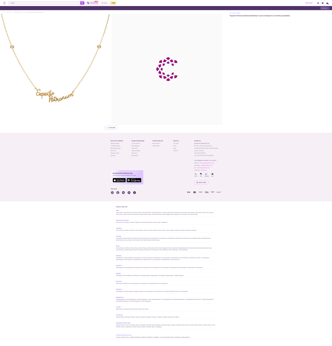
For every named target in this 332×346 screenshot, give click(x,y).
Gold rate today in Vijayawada (123, 326)
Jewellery (119, 228)
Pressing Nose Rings (153, 283)
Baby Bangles (170, 275)
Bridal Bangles (154, 275)
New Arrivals (119, 222)
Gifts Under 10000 (136, 212)
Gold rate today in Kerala (195, 325)
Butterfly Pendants (174, 291)
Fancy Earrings (128, 240)
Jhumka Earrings (163, 238)
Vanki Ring (188, 248)
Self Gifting (126, 222)
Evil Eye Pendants (148, 291)
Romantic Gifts (194, 212)
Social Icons (195, 174)
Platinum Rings (134, 248)
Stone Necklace (129, 259)
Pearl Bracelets (146, 267)
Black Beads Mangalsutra (178, 299)
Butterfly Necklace (138, 259)
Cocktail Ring (119, 249)
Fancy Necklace (156, 259)
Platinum (146, 230)
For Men (118, 307)
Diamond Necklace (19, 12)
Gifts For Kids (202, 212)
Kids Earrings (155, 238)
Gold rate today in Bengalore (153, 325)
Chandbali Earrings (205, 238)
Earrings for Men (128, 309)
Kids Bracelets (137, 267)
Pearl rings (147, 249)
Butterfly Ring (132, 249)
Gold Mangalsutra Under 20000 (193, 299)
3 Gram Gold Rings (163, 249)
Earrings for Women (130, 317)
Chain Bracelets (173, 267)
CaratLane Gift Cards (167, 212)
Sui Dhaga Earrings (195, 238)
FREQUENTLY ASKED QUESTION (182, 337)
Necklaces (9, 12)
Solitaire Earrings (137, 238)
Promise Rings (154, 249)
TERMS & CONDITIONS (135, 337)
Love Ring (126, 249)
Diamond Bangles (127, 275)
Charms (151, 230)
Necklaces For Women (195, 257)
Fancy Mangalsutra (166, 299)
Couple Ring (175, 248)
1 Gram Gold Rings (183, 249)
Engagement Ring (166, 248)
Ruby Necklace (157, 257)
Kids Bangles (136, 275)
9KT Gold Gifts (183, 214)
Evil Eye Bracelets (155, 267)
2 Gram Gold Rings (173, 249)
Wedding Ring (182, 248)
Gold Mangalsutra (120, 299)
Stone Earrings (136, 240)
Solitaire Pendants (138, 291)
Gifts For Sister (209, 212)
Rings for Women (120, 317)
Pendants (119, 289)
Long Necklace (205, 257)
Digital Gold (138, 222)
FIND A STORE (202, 182)
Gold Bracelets (119, 267)
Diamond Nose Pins (135, 283)
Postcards (132, 222)
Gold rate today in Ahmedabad (154, 326)
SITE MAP (118, 337)
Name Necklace (120, 259)
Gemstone (132, 230)
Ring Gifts (176, 214)
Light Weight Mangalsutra (122, 301)
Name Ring (208, 248)
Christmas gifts (127, 212)
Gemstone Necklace (147, 257)
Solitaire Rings (142, 248)
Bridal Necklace (147, 259)
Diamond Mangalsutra (131, 299)
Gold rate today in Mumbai (168, 325)
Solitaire (127, 230)
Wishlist (322, 3)
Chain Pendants (158, 291)
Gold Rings (127, 248)
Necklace (118, 255)
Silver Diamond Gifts (193, 214)
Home (4, 12)
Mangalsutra (120, 297)
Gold (117, 230)
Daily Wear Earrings (145, 240)
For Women (119, 315)
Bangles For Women (151, 317)
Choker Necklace (166, 257)
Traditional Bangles (179, 275)
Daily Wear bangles (145, 275)
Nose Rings (118, 283)
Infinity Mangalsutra (146, 301)
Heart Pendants (184, 291)
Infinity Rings (140, 249)
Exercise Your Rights (147, 337)
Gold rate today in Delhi (182, 325)
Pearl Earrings (186, 238)
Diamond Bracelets (128, 267)
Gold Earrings (119, 238)
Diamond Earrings (127, 238)
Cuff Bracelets (199, 267)
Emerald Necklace (166, 259)
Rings (117, 246)
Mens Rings (158, 248)
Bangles (118, 273)
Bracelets (119, 265)
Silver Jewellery (170, 230)
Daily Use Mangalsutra (134, 301)
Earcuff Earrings (120, 240)
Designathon (164, 222)
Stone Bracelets (191, 267)
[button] (55, 69)
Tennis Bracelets (164, 267)
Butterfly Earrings (155, 240)
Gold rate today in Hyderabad (138, 325)
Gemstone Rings (151, 248)
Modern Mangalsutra (142, 299)
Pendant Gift (155, 214)
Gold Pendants (119, 291)
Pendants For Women (162, 317)
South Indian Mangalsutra (154, 299)
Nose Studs (144, 283)
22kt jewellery (139, 230)
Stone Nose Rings (163, 283)
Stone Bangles (162, 275)
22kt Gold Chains (175, 259)
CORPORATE (156, 337)
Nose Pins (119, 281)
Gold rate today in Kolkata (138, 326)
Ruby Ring (194, 248)
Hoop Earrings (171, 238)
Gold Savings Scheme (147, 222)
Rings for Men (119, 309)
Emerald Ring (201, 248)
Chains (163, 230)
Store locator (157, 222)
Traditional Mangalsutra (207, 299)
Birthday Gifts (177, 212)
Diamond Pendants (128, 291)
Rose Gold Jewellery (180, 230)
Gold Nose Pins (126, 283)
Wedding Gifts (169, 214)
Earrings (118, 236)
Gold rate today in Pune (209, 325)
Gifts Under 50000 (156, 212)
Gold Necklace (119, 257)
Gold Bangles (119, 275)
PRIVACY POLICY (125, 337)
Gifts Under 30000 (146, 212)
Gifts (117, 210)
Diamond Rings (119, 248)
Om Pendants (166, 291)
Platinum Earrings (146, 238)
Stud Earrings (179, 238)
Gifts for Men (119, 212)
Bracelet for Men (137, 309)
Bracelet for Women (141, 317)
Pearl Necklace (175, 257)
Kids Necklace (138, 257)
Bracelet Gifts (162, 214)
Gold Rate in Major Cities (123, 323)
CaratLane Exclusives (122, 220)
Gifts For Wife (147, 214)
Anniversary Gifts (185, 212)
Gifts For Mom (119, 214)
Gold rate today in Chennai (123, 325)
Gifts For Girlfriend (128, 214)
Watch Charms (157, 230)
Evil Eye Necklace (184, 257)
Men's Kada (145, 309)
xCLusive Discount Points (167, 337)
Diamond (121, 230)
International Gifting (138, 214)
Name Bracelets (182, 267)
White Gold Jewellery (191, 230)
